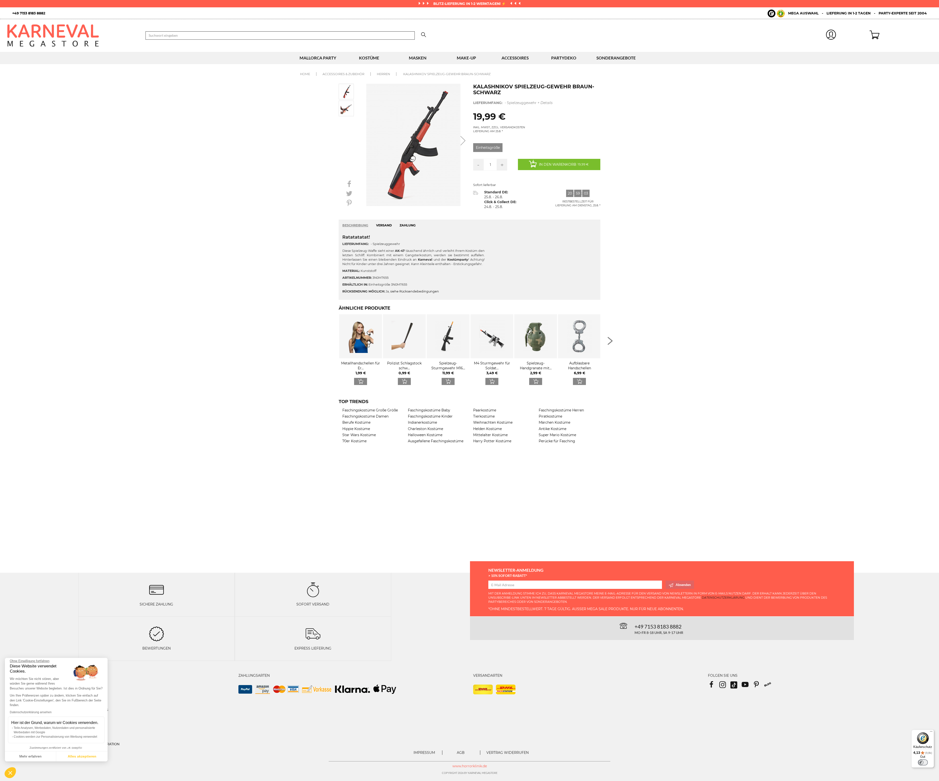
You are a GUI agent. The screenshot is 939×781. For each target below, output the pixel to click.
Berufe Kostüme (356, 422)
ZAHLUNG (408, 225)
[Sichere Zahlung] (156, 589)
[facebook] (713, 686)
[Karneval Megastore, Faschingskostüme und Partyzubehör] (72, 35)
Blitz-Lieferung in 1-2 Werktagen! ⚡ (470, 3)
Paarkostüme (484, 410)
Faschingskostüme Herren (561, 410)
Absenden (683, 585)
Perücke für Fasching (557, 441)
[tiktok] (736, 686)
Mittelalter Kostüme (490, 435)
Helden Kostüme (487, 429)
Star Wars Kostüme (359, 435)
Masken (417, 57)
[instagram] (724, 686)
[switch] (923, 762)
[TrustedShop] (776, 13)
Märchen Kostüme (554, 422)
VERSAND (384, 225)
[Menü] (931, 732)
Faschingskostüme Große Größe (370, 410)
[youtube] (747, 686)
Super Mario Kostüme (557, 435)
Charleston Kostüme (425, 429)
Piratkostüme (550, 416)
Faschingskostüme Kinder (430, 416)
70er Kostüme (354, 441)
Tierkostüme (484, 416)
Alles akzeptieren (82, 756)
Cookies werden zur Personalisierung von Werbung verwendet (55, 736)
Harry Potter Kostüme (492, 441)
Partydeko (563, 57)
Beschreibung (355, 225)
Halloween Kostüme (425, 435)
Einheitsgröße (488, 147)
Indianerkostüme (422, 422)
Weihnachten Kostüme (493, 422)
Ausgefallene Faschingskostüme (435, 441)
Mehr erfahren (30, 756)
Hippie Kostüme (356, 429)
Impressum (424, 752)
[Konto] (831, 36)
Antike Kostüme (552, 429)
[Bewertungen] (156, 633)
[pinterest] (758, 686)
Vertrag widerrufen (507, 752)
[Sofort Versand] (313, 589)
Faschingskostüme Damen (365, 416)
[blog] (769, 686)
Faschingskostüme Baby (429, 410)
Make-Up (466, 57)
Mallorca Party (318, 57)
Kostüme (369, 57)
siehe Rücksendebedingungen (414, 291)
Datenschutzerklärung (723, 597)
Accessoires (515, 57)
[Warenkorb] (901, 35)
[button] (10, 773)
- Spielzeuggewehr (513, 103)
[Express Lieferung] (313, 633)
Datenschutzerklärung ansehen (31, 712)
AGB (461, 752)
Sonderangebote (616, 57)
